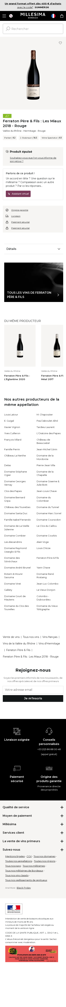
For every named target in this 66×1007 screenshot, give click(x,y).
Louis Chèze (44, 548)
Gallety (8, 589)
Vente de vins (11, 637)
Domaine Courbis (47, 535)
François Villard (12, 439)
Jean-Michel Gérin (47, 449)
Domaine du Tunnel (48, 507)
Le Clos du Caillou (47, 525)
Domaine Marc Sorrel (49, 513)
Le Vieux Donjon (46, 589)
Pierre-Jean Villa (46, 465)
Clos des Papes (13, 491)
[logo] (33, 16)
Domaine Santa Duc (15, 513)
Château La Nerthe (15, 455)
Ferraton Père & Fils (48, 557)
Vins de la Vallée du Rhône (19, 643)
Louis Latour (11, 414)
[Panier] (62, 16)
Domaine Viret (12, 583)
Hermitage (29, 130)
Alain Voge (43, 542)
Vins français (49, 637)
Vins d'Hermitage (49, 643)
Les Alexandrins (13, 542)
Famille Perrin (12, 449)
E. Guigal (9, 420)
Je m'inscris (33, 698)
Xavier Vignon (12, 427)
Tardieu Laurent (46, 427)
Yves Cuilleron (12, 433)
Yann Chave (43, 567)
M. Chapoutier (45, 414)
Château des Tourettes (17, 507)
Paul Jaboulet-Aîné (47, 420)
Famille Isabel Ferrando (17, 519)
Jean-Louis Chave (47, 491)
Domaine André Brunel (17, 567)
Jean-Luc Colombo (47, 583)
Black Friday (24, 887)
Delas (7, 465)
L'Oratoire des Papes (49, 433)
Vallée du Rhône (12, 130)
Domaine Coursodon (49, 519)
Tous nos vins (31, 637)
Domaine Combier (15, 535)
